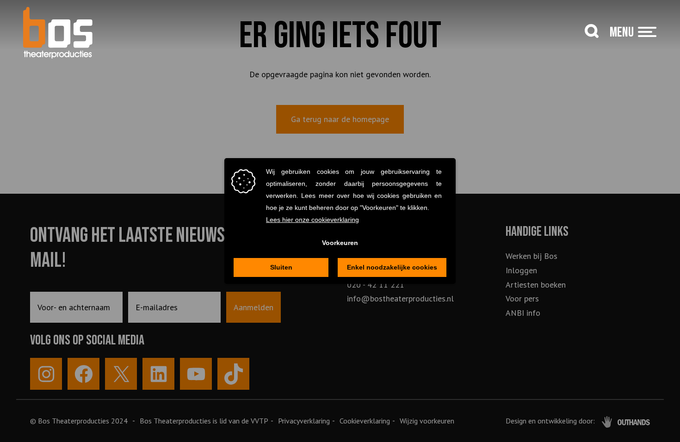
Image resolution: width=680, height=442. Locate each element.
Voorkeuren (340, 242)
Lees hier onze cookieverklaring (312, 219)
